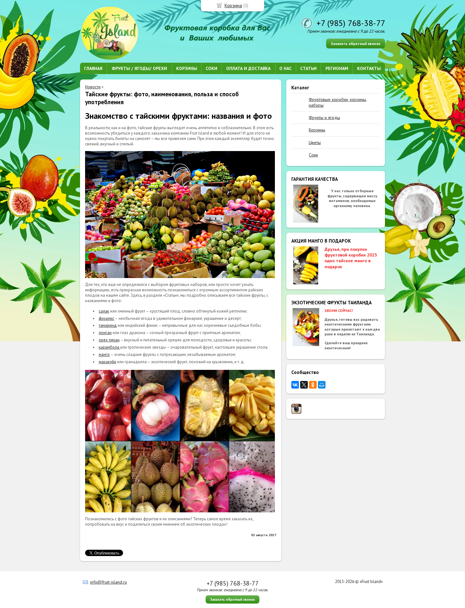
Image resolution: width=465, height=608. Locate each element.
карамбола (109, 347)
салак (104, 311)
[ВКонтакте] (295, 385)
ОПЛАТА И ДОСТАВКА (248, 68)
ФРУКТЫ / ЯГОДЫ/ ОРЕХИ (139, 68)
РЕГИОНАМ (337, 68)
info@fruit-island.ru (108, 582)
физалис (106, 318)
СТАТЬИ (308, 68)
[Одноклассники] (313, 385)
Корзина (233, 6)
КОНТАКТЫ (369, 68)
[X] (304, 385)
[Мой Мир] (322, 385)
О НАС (285, 68)
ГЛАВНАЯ (93, 68)
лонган (105, 332)
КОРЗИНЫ (186, 68)
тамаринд (108, 325)
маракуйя (107, 361)
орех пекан (109, 340)
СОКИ (211, 68)
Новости (93, 87)
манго (104, 354)
